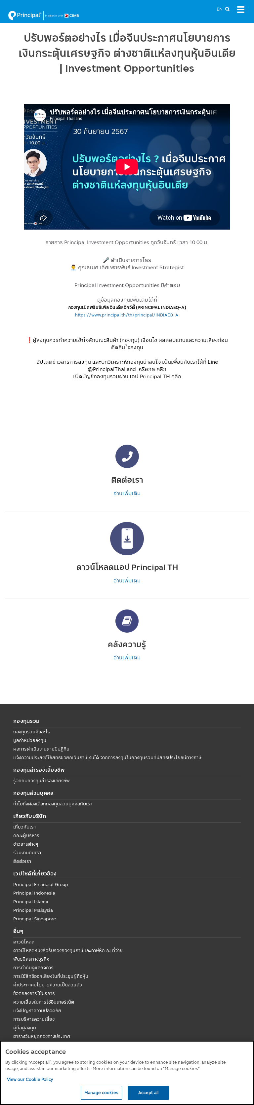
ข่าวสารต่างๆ (25, 844)
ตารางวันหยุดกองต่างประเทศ (41, 1036)
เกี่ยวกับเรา (24, 827)
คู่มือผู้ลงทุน (24, 1027)
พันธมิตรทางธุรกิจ (31, 959)
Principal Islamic (31, 901)
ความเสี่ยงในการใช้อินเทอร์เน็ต (43, 1002)
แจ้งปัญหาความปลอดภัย (37, 1010)
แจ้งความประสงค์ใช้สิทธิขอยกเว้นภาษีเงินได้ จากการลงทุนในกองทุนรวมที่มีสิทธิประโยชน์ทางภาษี (107, 757)
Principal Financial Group (40, 884)
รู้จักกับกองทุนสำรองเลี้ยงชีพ (41, 780)
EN (220, 9)
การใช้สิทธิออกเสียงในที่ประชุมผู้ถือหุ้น (50, 976)
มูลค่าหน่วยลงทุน (29, 740)
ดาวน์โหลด (23, 942)
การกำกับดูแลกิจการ (33, 967)
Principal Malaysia (33, 910)
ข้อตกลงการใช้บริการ (34, 993)
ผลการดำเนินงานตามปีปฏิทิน (41, 749)
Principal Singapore (34, 918)
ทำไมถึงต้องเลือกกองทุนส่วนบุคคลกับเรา (52, 803)
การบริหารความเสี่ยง (34, 1019)
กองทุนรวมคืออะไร (31, 731)
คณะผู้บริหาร (26, 835)
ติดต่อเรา (22, 861)
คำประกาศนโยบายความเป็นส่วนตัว (47, 984)
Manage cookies (101, 1092)
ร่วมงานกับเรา (27, 852)
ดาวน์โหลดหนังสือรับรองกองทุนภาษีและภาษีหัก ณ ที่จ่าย (68, 950)
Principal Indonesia (34, 893)
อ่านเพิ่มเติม (127, 493)
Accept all (148, 1092)
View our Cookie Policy (30, 1079)
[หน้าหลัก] (43, 15)
